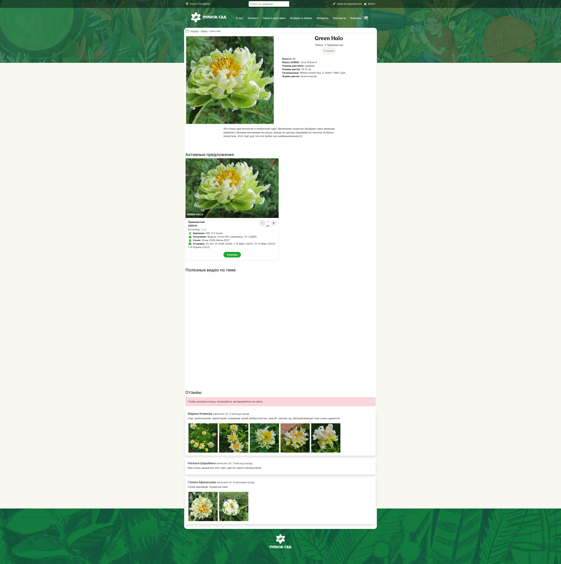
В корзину (232, 254)
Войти (371, 3)
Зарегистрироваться (349, 3)
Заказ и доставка (274, 18)
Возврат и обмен (301, 18)
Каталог (253, 18)
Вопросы (323, 18)
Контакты (339, 18)
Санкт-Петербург (200, 3)
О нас (239, 18)
